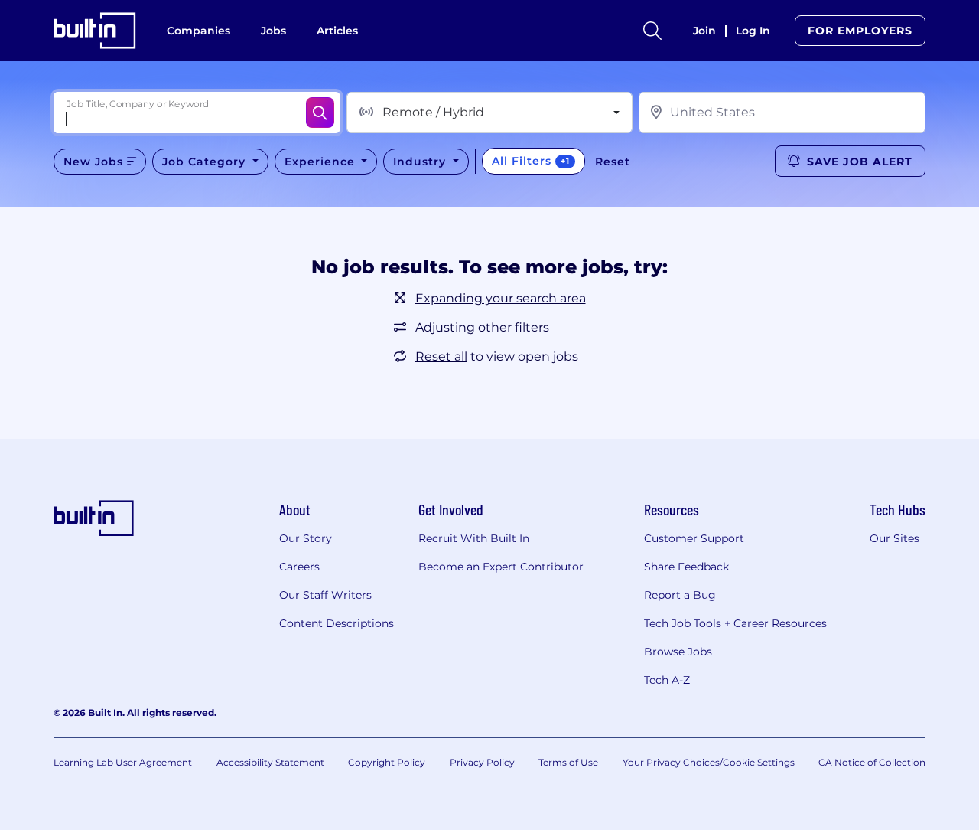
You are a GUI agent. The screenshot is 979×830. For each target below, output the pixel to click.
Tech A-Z (667, 680)
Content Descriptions (336, 623)
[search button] (652, 30)
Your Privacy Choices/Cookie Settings (709, 762)
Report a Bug (680, 595)
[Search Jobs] (320, 112)
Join (704, 31)
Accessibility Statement (270, 762)
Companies (198, 31)
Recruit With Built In (473, 538)
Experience (322, 161)
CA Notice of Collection (871, 762)
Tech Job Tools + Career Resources (735, 623)
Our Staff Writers (325, 595)
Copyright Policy (386, 762)
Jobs (273, 31)
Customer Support (694, 538)
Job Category (205, 161)
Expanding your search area (500, 298)
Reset (612, 161)
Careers (299, 566)
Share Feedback (686, 566)
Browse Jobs (678, 651)
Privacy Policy (482, 762)
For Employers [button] (860, 31)
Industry (421, 161)
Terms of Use (568, 762)
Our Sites (894, 538)
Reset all (441, 356)
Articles (337, 31)
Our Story (305, 538)
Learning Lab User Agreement (123, 762)
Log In (753, 31)
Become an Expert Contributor (501, 566)
